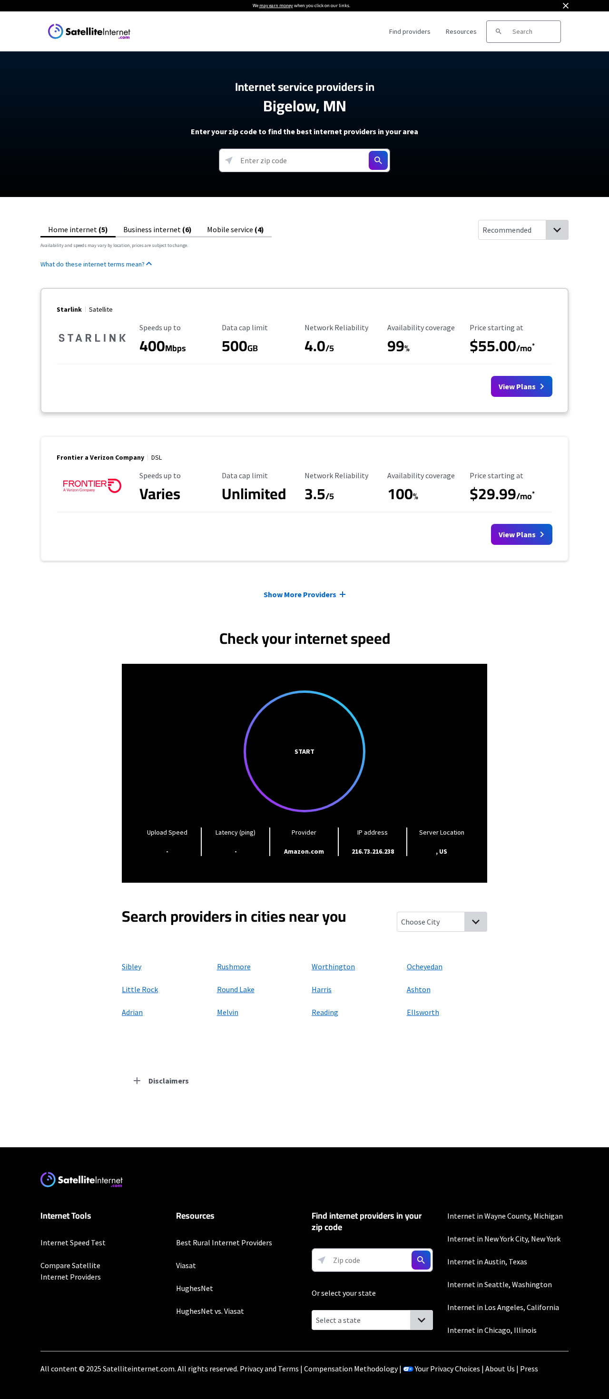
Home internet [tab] (78, 229)
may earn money (276, 5)
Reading (325, 1012)
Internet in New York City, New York (503, 1238)
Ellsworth (423, 1012)
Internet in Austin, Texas (487, 1261)
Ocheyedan (424, 966)
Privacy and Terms (269, 1368)
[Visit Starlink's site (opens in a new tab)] (92, 349)
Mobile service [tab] (235, 229)
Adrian (132, 1012)
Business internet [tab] (157, 229)
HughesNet (194, 1288)
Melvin (227, 1012)
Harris (322, 989)
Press (529, 1368)
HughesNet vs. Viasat (210, 1311)
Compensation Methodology (351, 1368)
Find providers (410, 31)
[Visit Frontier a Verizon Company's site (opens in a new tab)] (92, 497)
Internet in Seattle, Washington (499, 1284)
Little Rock (140, 989)
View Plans (518, 386)
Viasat (186, 1265)
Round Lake (236, 989)
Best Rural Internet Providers (224, 1242)
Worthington (333, 966)
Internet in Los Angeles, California (503, 1307)
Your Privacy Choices (447, 1368)
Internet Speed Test (73, 1242)
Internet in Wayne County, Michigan (505, 1216)
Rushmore (234, 966)
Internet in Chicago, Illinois (492, 1330)
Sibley (131, 966)
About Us (500, 1368)
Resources (461, 31)
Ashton (419, 989)
